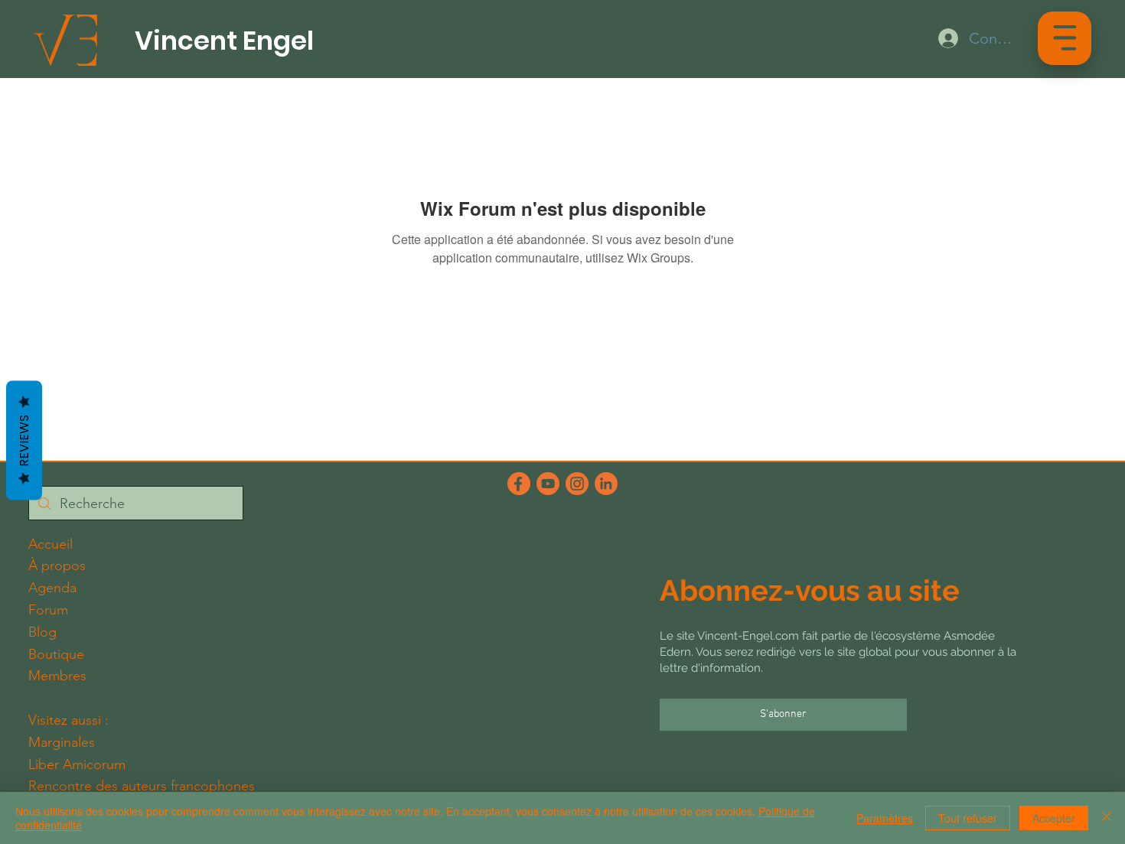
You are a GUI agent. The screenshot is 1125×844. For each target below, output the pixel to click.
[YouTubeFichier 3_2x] (547, 483)
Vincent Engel (224, 40)
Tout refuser (967, 818)
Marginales (61, 742)
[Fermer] (1106, 818)
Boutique (56, 654)
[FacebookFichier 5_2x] (518, 483)
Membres (57, 675)
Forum (48, 609)
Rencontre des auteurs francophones (141, 785)
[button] (1065, 38)
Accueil (50, 544)
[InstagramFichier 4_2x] (577, 483)
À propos (57, 565)
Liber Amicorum (77, 764)
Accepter (1053, 818)
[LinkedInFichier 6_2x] (606, 483)
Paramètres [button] (884, 818)
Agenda (52, 587)
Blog (42, 632)
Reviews (24, 440)
